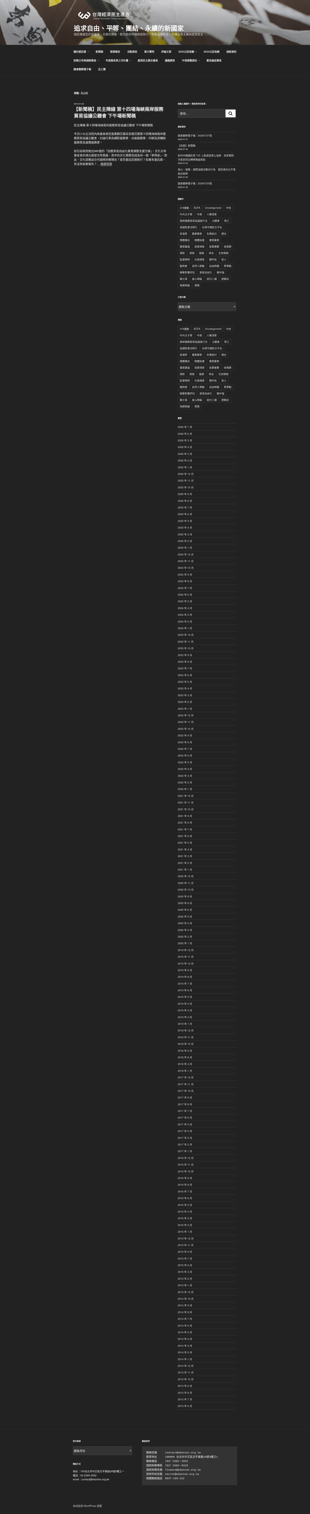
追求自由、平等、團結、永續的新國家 (129, 28)
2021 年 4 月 (185, 849)
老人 (223, 259)
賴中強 (220, 272)
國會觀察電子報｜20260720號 (195, 183)
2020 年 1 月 (185, 943)
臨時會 (183, 266)
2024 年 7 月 (185, 588)
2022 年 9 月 (185, 735)
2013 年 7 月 (185, 1399)
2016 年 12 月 (186, 1158)
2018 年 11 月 (186, 1037)
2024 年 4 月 (185, 608)
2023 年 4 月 (185, 688)
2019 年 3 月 (185, 1010)
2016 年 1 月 (185, 1231)
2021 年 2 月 (185, 863)
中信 (228, 207)
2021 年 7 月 (185, 829)
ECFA (197, 207)
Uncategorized (213, 207)
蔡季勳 (227, 266)
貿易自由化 (205, 272)
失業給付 (212, 233)
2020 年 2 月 (185, 936)
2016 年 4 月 (185, 1211)
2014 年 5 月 (185, 1332)
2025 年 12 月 (186, 474)
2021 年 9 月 (185, 816)
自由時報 (214, 266)
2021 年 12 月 (186, 796)
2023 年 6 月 (185, 675)
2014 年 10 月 (186, 1298)
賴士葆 (183, 278)
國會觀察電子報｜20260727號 (195, 135)
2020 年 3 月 (185, 930)
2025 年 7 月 (185, 507)
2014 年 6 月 (185, 1325)
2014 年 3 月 (185, 1345)
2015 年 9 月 (185, 1251)
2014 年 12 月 (186, 1292)
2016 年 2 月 (185, 1225)
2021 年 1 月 (185, 869)
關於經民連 (80, 51)
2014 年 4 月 (185, 1339)
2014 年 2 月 (185, 1352)
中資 (199, 214)
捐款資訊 (231, 51)
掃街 (182, 253)
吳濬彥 (183, 233)
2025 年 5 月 (185, 521)
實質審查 (214, 240)
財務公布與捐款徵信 (85, 60)
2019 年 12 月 (186, 950)
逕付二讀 (212, 278)
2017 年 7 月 (185, 1111)
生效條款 (224, 253)
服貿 (201, 253)
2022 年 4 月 (185, 769)
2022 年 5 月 (185, 762)
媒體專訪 (185, 240)
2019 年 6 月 (185, 990)
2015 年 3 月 (185, 1272)
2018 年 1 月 (185, 1070)
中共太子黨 (186, 214)
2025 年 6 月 (185, 514)
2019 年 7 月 (185, 983)
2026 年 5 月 (185, 440)
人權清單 (212, 214)
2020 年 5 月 (185, 916)
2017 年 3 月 (185, 1138)
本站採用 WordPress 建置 (87, 1506)
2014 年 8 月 (185, 1312)
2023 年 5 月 (185, 681)
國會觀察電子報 (82, 69)
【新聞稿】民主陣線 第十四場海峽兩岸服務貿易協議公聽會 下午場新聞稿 (118, 112)
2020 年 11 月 (186, 883)
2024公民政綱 (211, 51)
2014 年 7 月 (185, 1318)
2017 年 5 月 (185, 1124)
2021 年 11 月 (186, 802)
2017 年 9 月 (185, 1097)
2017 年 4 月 (185, 1131)
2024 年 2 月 (185, 621)
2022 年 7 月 (185, 749)
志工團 (102, 69)
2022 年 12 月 (186, 715)
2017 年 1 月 (185, 1151)
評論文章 (166, 51)
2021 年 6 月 (185, 836)
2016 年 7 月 (185, 1191)
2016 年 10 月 (186, 1171)
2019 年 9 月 (185, 970)
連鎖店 (225, 278)
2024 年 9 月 (185, 574)
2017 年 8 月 (185, 1104)
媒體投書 (199, 240)
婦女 (223, 233)
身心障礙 (197, 278)
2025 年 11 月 (186, 480)
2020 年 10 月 (186, 889)
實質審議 (185, 246)
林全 (211, 253)
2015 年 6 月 (185, 1265)
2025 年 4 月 (185, 527)
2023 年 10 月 (186, 648)
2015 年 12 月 (186, 1238)
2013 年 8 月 (185, 1392)
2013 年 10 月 (186, 1379)
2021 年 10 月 (186, 809)
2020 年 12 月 (186, 876)
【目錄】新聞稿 (186, 145)
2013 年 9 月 (185, 1386)
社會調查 (199, 259)
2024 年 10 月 (186, 567)
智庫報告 (115, 51)
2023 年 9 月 (185, 655)
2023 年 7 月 (185, 668)
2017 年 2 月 (185, 1144)
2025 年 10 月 (186, 487)
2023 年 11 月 (186, 641)
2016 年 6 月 (185, 1198)
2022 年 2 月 (185, 782)
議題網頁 (170, 60)
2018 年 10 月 (186, 1044)
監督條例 (185, 259)
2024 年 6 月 (185, 594)
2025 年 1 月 (185, 547)
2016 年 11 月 (186, 1164)
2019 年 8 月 (185, 976)
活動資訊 (132, 51)
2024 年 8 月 (185, 581)
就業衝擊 (214, 246)
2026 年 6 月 (185, 433)
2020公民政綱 (186, 51)
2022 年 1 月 (185, 789)
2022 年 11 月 (186, 722)
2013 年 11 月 (186, 1372)
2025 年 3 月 (185, 534)
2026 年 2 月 (185, 460)
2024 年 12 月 (186, 554)
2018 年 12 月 (186, 1030)
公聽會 (216, 220)
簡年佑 (213, 259)
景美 (191, 253)
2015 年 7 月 (185, 1258)
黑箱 (196, 285)
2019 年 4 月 (185, 1003)
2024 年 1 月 (185, 628)
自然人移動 (198, 266)
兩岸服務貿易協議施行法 (193, 220)
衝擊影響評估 (187, 272)
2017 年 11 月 (186, 1084)
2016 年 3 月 (185, 1218)
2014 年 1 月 (185, 1359)
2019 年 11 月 (186, 956)
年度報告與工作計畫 (117, 60)
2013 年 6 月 (185, 1406)
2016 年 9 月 (185, 1178)
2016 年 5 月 (185, 1205)
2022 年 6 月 (185, 755)
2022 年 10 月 (186, 728)
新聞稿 (99, 51)
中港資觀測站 (189, 60)
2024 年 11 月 (186, 561)
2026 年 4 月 (185, 447)
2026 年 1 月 (185, 467)
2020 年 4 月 (185, 923)
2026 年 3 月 (185, 454)
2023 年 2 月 (185, 702)
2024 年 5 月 (185, 601)
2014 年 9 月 (185, 1305)
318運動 (184, 207)
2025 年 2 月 (185, 541)
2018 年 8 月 (185, 1057)
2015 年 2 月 (185, 1278)
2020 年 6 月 (185, 909)
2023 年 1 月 (185, 708)
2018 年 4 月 (185, 1064)
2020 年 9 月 (185, 896)
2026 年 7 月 (185, 427)
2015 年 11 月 (186, 1245)
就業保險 (199, 246)
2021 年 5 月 (185, 842)
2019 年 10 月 (186, 963)
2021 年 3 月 (185, 856)
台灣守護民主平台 (212, 227)
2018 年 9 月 (185, 1050)
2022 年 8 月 (185, 742)
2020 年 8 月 (185, 903)
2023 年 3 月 (185, 695)
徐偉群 (227, 246)
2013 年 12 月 (186, 1365)
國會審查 (197, 233)
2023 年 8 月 (185, 661)
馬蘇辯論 (185, 285)
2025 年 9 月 (185, 494)
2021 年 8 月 (185, 822)
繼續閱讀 (106, 164)
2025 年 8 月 (185, 501)
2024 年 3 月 (185, 614)
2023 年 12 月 (186, 634)
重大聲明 (149, 51)
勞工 (226, 220)
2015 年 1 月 (185, 1285)
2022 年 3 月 (185, 775)
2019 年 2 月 (185, 1017)
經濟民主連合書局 (148, 60)
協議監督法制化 (188, 227)
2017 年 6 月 (185, 1117)
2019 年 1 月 (185, 1023)
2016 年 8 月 (185, 1184)
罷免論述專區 (214, 60)
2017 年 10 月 (186, 1091)
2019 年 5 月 (185, 997)
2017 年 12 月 (186, 1077)
